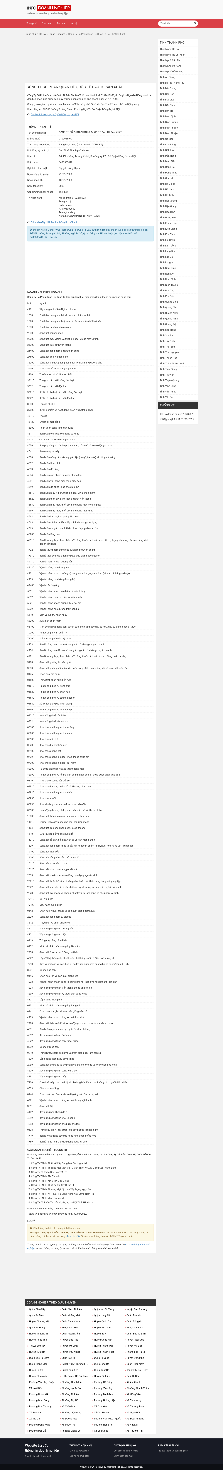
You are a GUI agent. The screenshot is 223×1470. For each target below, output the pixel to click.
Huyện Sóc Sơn (69, 1327)
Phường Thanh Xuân (137, 1388)
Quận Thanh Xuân (70, 1321)
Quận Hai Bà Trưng (103, 1309)
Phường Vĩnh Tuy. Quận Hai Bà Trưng (42, 1382)
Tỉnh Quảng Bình (169, 301)
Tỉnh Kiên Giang (168, 228)
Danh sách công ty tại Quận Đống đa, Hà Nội (55, 114)
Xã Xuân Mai (67, 1406)
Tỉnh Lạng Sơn (168, 251)
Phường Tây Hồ (69, 1400)
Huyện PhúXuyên (37, 1376)
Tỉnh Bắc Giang (168, 88)
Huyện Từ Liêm (36, 1351)
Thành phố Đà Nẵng (170, 66)
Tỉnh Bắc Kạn (167, 94)
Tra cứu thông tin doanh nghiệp (173, 1451)
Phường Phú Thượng (39, 1406)
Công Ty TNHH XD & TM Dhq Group (50, 1180)
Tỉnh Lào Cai (166, 256)
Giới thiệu (47, 23)
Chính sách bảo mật (123, 1456)
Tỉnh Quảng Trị (168, 324)
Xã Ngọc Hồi (132, 1412)
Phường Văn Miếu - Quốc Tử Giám (107, 1418)
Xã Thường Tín (134, 1430)
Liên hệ (73, 23)
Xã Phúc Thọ (67, 1424)
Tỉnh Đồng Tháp (168, 172)
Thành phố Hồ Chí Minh (172, 54)
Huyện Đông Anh (102, 1339)
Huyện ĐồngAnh (134, 1357)
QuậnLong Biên (69, 1370)
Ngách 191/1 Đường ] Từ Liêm (75, 1364)
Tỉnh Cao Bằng (168, 144)
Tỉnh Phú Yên (167, 296)
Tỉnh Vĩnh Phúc (168, 391)
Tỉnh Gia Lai (166, 178)
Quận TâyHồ (67, 1357)
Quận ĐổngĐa (100, 1370)
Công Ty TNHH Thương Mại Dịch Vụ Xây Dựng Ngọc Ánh (61, 1189)
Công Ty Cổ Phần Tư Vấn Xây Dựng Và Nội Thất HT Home (62, 1202)
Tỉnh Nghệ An (167, 273)
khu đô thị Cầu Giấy (136, 1370)
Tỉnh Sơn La (166, 335)
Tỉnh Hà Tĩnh (167, 195)
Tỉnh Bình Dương (169, 122)
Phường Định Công (38, 1400)
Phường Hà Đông (102, 1382)
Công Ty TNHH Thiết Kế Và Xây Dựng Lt (52, 1185)
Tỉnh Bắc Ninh (167, 105)
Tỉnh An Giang (167, 77)
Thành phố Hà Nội (135, 1351)
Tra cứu (61, 23)
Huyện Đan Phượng (136, 1309)
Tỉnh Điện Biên (167, 161)
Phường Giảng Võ (70, 1430)
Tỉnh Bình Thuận (169, 133)
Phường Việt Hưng (70, 1412)
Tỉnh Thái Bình (168, 346)
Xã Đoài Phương (134, 1418)
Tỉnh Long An (167, 262)
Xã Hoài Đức (35, 1388)
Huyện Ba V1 (35, 1370)
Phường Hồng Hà (102, 1424)
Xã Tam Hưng (133, 1400)
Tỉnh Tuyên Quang (169, 380)
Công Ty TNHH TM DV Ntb (45, 1176)
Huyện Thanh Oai (102, 1345)
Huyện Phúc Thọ (37, 1339)
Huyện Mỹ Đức (133, 1345)
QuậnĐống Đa (100, 1364)
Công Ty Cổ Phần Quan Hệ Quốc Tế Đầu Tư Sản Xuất (76, 229)
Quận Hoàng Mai (70, 1315)
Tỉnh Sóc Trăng (168, 329)
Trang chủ (32, 23)
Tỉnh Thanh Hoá (168, 357)
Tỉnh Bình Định (168, 116)
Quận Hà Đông (36, 1327)
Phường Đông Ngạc (38, 1424)
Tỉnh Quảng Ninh (169, 318)
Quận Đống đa (133, 1321)
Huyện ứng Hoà (69, 1339)
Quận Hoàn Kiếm (70, 1333)
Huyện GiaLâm (101, 1376)
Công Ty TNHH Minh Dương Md (48, 1198)
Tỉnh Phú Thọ (167, 290)
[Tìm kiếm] (195, 23)
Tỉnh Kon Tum (167, 234)
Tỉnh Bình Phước (169, 127)
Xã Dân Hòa (99, 1406)
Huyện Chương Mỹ (38, 1321)
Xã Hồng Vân (133, 1394)
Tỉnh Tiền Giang (168, 369)
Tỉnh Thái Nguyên (169, 352)
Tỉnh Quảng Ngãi (169, 313)
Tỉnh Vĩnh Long (168, 386)
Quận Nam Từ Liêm (71, 1309)
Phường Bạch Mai (102, 1394)
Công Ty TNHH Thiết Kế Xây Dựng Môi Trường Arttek (59, 1163)
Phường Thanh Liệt (71, 1382)
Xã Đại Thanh (100, 1412)
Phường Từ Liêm (69, 1394)
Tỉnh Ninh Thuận (169, 284)
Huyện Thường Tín (38, 1333)
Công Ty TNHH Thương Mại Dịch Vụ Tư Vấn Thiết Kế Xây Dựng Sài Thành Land (74, 1167)
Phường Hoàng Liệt (103, 1400)
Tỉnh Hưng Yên (168, 217)
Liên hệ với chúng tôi (79, 1456)
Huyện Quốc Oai (101, 1321)
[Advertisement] (90, 60)
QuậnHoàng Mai (37, 1364)
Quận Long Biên (101, 1315)
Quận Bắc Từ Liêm (135, 1333)
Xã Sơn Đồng (100, 1430)
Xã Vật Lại (131, 1424)
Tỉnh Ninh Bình (168, 279)
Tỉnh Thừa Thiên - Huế (172, 363)
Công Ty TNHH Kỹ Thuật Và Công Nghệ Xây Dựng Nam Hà (62, 1193)
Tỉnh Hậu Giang (168, 206)
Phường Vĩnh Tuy (102, 1388)
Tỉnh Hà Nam (167, 189)
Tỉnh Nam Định (168, 268)
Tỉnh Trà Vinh (167, 374)
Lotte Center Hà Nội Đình (74, 1376)
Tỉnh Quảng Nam (169, 307)
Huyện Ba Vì (99, 1333)
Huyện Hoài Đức (134, 1339)
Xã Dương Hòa (68, 1418)
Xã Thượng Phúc (135, 1406)
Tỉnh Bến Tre (166, 110)
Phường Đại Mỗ (36, 1430)
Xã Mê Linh (34, 1418)
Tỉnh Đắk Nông (168, 155)
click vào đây (73, 1236)
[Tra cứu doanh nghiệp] (49, 9)
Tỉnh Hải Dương (168, 200)
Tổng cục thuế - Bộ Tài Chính (63, 1208)
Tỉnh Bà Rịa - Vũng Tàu (172, 82)
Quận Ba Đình (35, 1315)
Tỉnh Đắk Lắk (167, 150)
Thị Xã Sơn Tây (36, 1345)
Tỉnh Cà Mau (167, 138)
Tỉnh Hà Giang (167, 183)
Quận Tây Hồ (132, 1315)
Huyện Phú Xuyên (70, 1351)
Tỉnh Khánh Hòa (168, 223)
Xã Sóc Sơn (34, 1412)
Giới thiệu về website (79, 1451)
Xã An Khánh (132, 1382)
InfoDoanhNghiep (114, 1467)
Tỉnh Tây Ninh (167, 341)
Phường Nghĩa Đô (70, 1388)
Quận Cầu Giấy (36, 1309)
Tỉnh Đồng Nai (167, 167)
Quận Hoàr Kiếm (134, 1364)
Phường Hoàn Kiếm (38, 1394)
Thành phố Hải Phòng (171, 71)
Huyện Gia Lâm (101, 1327)
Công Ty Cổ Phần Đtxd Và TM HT (49, 1172)
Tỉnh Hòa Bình (167, 211)
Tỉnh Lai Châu (167, 240)
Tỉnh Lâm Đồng (168, 245)
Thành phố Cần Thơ (170, 60)
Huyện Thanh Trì (134, 1327)
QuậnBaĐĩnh (132, 1376)
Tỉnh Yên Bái (166, 397)
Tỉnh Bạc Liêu (167, 99)
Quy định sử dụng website (126, 1451)
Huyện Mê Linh (69, 1345)
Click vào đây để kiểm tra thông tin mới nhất (54, 222)
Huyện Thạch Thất (103, 1351)
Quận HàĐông (100, 1357)
